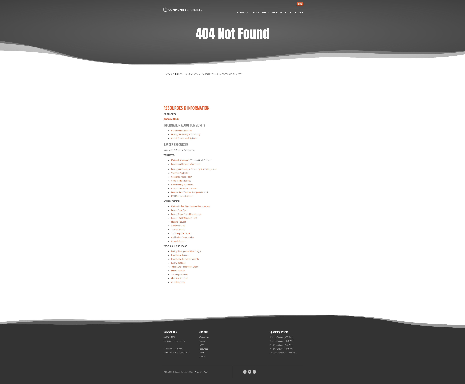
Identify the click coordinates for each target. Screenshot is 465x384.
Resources (203, 349)
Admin (206, 372)
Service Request (178, 225)
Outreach (202, 356)
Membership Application (181, 130)
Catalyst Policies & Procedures (184, 188)
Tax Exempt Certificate (180, 233)
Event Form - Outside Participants (185, 259)
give (300, 4)
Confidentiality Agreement (182, 184)
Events (202, 345)
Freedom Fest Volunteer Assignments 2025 (189, 192)
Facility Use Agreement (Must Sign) (186, 251)
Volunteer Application (180, 173)
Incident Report (177, 229)
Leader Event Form (179, 210)
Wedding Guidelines (179, 274)
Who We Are (204, 337)
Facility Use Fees (178, 263)
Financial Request (178, 222)
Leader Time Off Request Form (184, 218)
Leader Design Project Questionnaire (186, 214)
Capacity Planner (178, 241)
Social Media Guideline (180, 180)
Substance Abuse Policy (181, 177)
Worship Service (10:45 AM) (281, 341)
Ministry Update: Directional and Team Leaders (190, 206)
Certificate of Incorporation (182, 237)
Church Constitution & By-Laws (184, 138)
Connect (202, 341)
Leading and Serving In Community (185, 134)
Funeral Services (178, 270)
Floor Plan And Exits (179, 278)
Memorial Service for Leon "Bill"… (283, 352)
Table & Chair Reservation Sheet (184, 266)
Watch (201, 352)
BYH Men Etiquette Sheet (181, 196)
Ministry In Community (180, 160)
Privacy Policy (199, 372)
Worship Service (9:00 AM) (281, 337)
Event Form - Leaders (180, 255)
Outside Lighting (178, 282)
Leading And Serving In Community (185, 164)
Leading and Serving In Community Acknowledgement (193, 169)
